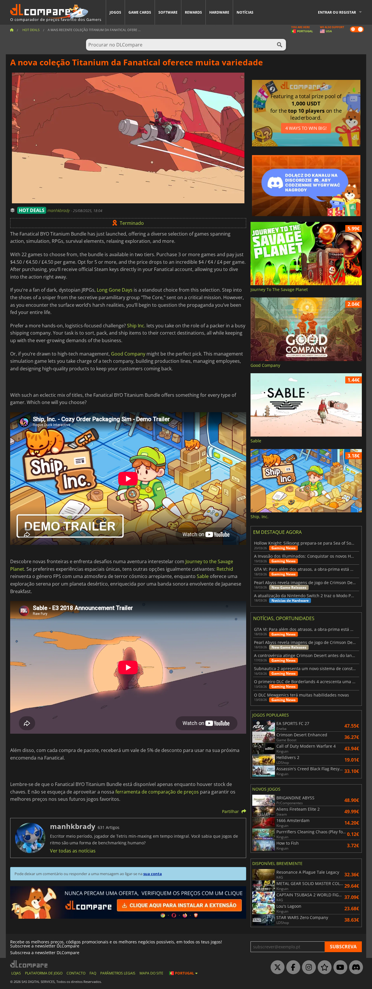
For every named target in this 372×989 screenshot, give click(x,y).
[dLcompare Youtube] (339, 967)
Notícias (245, 12)
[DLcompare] (29, 964)
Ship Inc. (136, 325)
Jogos (115, 12)
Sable (203, 576)
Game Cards (139, 12)
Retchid (225, 569)
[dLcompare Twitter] (276, 967)
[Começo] (11, 30)
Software (168, 12)
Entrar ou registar (337, 12)
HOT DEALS (31, 210)
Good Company (128, 354)
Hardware (219, 12)
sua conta (152, 873)
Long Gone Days (115, 290)
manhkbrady (59, 210)
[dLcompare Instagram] (307, 967)
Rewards (193, 12)
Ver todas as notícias (73, 851)
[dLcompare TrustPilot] (323, 967)
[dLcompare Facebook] (292, 967)
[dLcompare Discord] (354, 967)
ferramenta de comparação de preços (157, 792)
